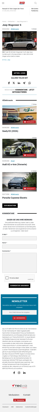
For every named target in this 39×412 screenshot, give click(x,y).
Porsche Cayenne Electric (14, 198)
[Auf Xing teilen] (24, 83)
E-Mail (4, 234)
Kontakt (26, 395)
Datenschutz (19, 407)
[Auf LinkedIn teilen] (19, 83)
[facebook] (14, 372)
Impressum (5, 407)
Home (4, 21)
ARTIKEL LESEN (19, 73)
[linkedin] (24, 372)
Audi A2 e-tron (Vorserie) (14, 164)
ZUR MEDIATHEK (10, 205)
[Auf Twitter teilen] (14, 83)
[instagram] (19, 372)
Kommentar (6, 251)
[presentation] (3, 40)
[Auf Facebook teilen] (9, 83)
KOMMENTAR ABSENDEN (19, 286)
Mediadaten (14, 395)
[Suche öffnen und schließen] (35, 3)
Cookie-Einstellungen (30, 407)
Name (4, 243)
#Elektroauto (15, 29)
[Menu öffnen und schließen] (3, 3)
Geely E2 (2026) (10, 131)
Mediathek (11, 21)
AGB (12, 407)
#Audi (12, 161)
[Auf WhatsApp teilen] (29, 83)
